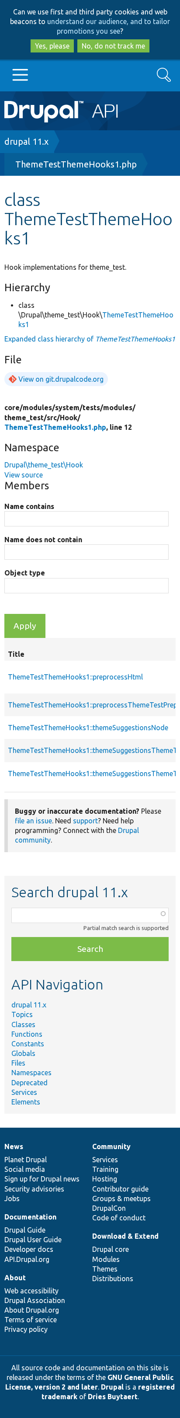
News (13, 1146)
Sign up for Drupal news (42, 1179)
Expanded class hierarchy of (89, 339)
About (15, 1278)
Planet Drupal (25, 1160)
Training (105, 1169)
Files (18, 1063)
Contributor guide (120, 1189)
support (85, 821)
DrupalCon (109, 1208)
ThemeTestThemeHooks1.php (76, 164)
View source (23, 475)
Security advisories (34, 1189)
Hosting (104, 1179)
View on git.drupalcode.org (61, 379)
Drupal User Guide (33, 1240)
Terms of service (30, 1320)
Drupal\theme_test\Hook (43, 465)
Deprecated (29, 1083)
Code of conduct (118, 1218)
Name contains (29, 506)
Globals (23, 1053)
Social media (24, 1169)
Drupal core (110, 1249)
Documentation (30, 1217)
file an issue (33, 821)
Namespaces (31, 1073)
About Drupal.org (31, 1310)
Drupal (112, 1387)
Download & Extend (125, 1236)
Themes (105, 1269)
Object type (24, 573)
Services (24, 1092)
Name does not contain (43, 540)
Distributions (112, 1278)
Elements (25, 1102)
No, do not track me (113, 46)
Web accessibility (31, 1291)
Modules (106, 1259)
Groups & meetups (121, 1198)
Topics (22, 1014)
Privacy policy (26, 1329)
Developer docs (28, 1249)
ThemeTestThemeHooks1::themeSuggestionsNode (88, 728)
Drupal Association (34, 1300)
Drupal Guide (24, 1230)
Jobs (12, 1198)
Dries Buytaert (113, 1397)
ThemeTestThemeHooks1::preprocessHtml (75, 677)
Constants (27, 1044)
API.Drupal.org (26, 1259)
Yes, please (52, 46)
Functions (26, 1034)
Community (111, 1146)
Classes (23, 1024)
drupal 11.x (26, 141)
